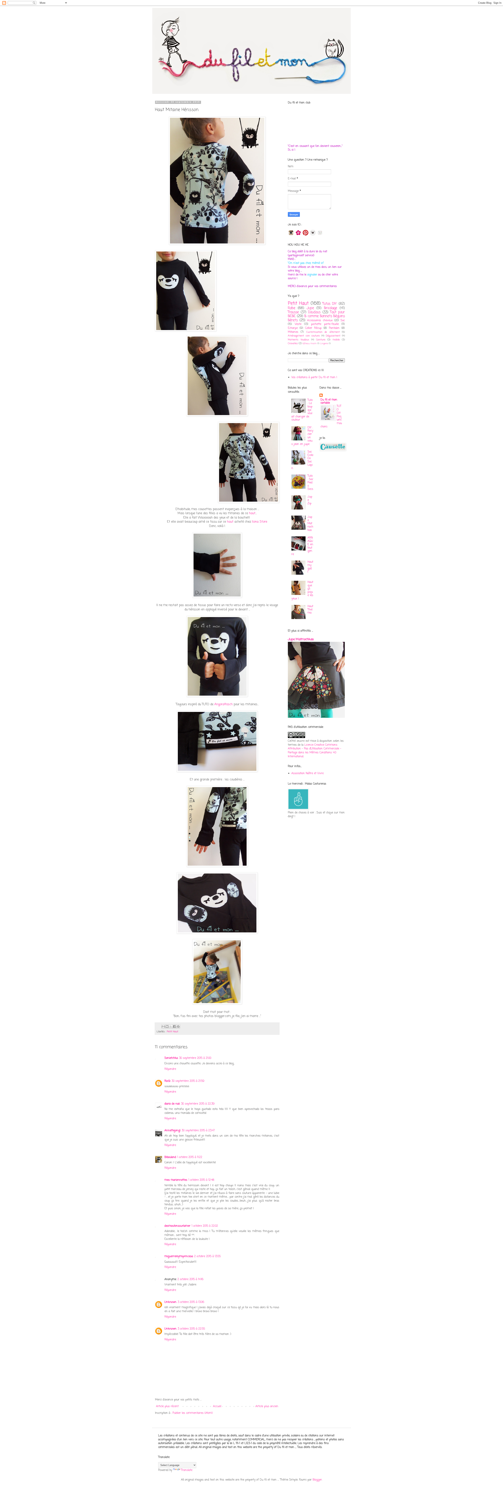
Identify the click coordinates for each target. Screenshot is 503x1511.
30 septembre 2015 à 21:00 (195, 1058)
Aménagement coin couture (304, 336)
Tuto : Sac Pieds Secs (310, 482)
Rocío (167, 1081)
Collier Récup (313, 328)
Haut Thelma (310, 609)
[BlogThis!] (167, 1026)
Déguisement (333, 336)
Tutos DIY (329, 303)
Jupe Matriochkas (310, 523)
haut (252, 513)
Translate (186, 1470)
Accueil (217, 1406)
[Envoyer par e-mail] (163, 1026)
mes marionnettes (175, 1180)
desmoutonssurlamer (177, 1226)
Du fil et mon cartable (328, 401)
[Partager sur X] (171, 1026)
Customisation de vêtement (323, 332)
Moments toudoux (298, 340)
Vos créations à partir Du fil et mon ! (314, 377)
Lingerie (324, 343)
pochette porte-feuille (325, 324)
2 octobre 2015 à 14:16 (190, 1279)
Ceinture (320, 340)
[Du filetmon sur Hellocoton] (298, 235)
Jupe (310, 308)
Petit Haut (172, 1032)
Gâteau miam (310, 343)
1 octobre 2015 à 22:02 (205, 1226)
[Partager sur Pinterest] (178, 1026)
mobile (336, 340)
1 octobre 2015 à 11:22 (189, 1157)
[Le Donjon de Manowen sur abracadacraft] (320, 235)
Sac (343, 320)
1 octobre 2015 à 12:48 (201, 1180)
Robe (291, 308)
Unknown (170, 1302)
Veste (298, 324)
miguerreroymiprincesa (178, 1256)
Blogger (317, 1480)
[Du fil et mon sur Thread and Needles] (313, 235)
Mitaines (293, 332)
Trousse (293, 312)
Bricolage (330, 308)
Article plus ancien (266, 1406)
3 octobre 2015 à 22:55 (191, 1329)
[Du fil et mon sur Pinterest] (305, 235)
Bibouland (170, 1157)
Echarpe (293, 328)
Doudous (314, 312)
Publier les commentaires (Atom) (193, 1413)
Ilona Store (259, 522)
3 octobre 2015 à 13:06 (191, 1302)
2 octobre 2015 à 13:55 (207, 1256)
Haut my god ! (310, 567)
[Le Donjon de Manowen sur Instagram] (291, 235)
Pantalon (334, 328)
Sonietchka (171, 1058)
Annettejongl (172, 1131)
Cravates (293, 343)
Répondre (170, 1069)
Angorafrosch (223, 704)
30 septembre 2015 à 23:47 (198, 1131)
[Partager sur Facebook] (174, 1026)
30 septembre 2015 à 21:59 (188, 1081)
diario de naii (172, 1104)
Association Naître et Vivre (307, 773)
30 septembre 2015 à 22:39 (198, 1104)
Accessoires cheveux (319, 320)
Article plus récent (167, 1406)
